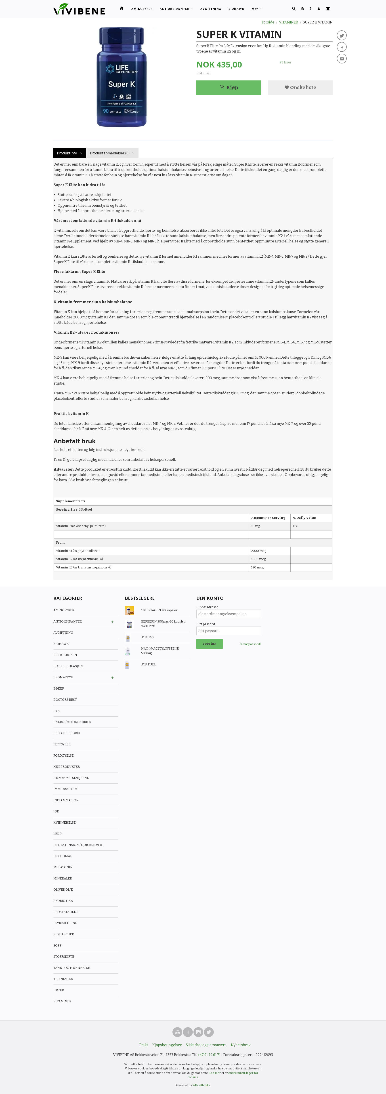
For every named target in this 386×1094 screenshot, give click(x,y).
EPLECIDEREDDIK (66, 733)
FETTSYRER (62, 744)
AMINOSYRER (141, 9)
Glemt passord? (250, 644)
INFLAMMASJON (66, 800)
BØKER (58, 688)
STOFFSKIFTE (63, 957)
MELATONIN (63, 867)
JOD (56, 811)
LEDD (57, 834)
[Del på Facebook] (342, 47)
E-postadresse (207, 607)
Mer (255, 9)
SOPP (57, 945)
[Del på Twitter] (342, 35)
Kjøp (232, 87)
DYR (56, 711)
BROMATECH (63, 677)
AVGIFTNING (210, 9)
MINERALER (62, 878)
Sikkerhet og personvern (206, 1045)
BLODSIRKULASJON (68, 666)
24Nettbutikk (201, 1085)
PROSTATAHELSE (66, 912)
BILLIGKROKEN (65, 655)
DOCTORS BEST (65, 700)
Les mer (215, 1073)
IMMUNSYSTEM (65, 789)
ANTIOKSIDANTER (174, 9)
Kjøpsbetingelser (167, 1045)
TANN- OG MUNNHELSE (71, 968)
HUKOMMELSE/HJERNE (71, 778)
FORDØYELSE (63, 755)
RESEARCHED (63, 934)
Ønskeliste (302, 87)
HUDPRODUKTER (66, 767)
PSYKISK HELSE (65, 923)
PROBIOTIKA (63, 901)
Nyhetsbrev (240, 1045)
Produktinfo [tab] (67, 153)
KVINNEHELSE (64, 823)
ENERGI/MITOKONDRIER (72, 722)
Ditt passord (205, 624)
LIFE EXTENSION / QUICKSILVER (77, 845)
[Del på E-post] (342, 58)
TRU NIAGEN (63, 979)
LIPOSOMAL (62, 856)
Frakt (143, 1045)
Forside (268, 22)
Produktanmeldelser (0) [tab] (110, 153)
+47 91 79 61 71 (209, 1055)
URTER (58, 990)
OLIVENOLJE (63, 890)
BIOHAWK (236, 9)
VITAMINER (62, 1001)
